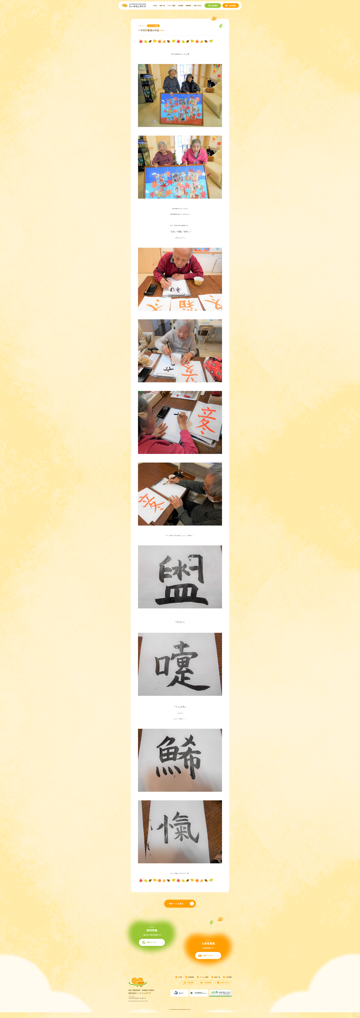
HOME (155, 5)
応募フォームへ (152, 942)
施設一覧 (162, 5)
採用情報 (214, 5)
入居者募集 (232, 5)
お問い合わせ (198, 5)
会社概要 (180, 5)
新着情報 (188, 5)
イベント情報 (171, 5)
